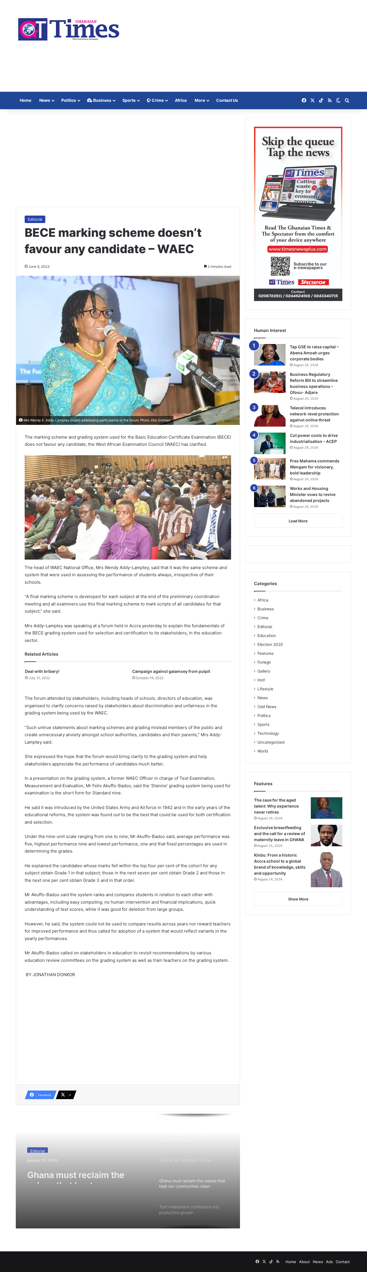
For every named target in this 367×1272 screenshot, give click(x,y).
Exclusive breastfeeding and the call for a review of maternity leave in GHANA (279, 833)
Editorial (35, 219)
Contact (343, 1261)
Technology (268, 733)
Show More (298, 899)
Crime (157, 100)
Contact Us (227, 100)
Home (25, 100)
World (262, 751)
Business (101, 100)
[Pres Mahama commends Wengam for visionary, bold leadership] (270, 469)
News (44, 100)
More (200, 100)
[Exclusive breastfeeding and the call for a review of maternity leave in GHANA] (326, 835)
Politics (68, 100)
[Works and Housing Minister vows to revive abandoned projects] (270, 496)
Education (266, 635)
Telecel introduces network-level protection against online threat (314, 413)
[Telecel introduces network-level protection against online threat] (270, 416)
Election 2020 (270, 644)
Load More (298, 521)
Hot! (261, 680)
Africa (181, 100)
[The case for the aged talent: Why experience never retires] (326, 808)
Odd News (266, 706)
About (304, 1261)
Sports (129, 100)
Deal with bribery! (42, 671)
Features (265, 653)
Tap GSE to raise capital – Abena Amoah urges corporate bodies (314, 352)
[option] (128, 1171)
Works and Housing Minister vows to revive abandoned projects (312, 494)
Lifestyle (265, 689)
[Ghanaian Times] (69, 27)
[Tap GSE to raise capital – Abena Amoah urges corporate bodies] (270, 355)
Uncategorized (270, 742)
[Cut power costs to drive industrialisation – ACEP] (270, 443)
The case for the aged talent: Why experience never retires (276, 806)
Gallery (263, 671)
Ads (329, 1261)
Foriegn (264, 662)
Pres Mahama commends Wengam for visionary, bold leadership (314, 466)
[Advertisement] (240, 46)
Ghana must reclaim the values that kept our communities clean (75, 1173)
